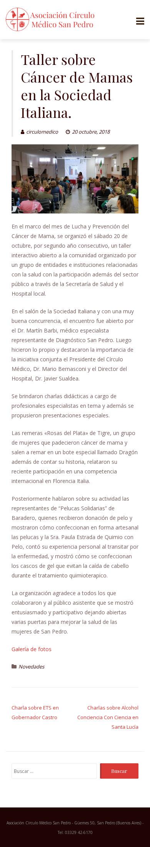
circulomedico (42, 131)
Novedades (31, 666)
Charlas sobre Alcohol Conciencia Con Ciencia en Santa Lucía (107, 717)
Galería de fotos (32, 649)
